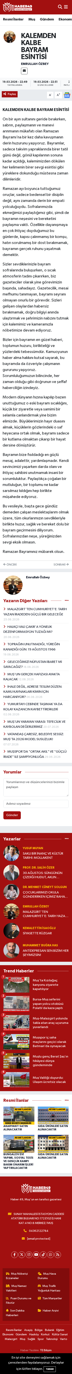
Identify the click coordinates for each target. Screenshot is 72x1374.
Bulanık (49, 1330)
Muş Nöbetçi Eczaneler (17, 1276)
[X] (21, 1254)
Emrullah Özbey (35, 64)
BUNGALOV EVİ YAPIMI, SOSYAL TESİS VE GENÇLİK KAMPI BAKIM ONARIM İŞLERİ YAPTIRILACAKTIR (18, 1161)
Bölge (39, 1330)
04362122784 (38, 1230)
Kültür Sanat (60, 1334)
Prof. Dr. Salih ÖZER (38, 867)
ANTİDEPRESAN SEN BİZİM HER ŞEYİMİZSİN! (46, 953)
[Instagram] (29, 1254)
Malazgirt (11, 1339)
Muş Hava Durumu (47, 1276)
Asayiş (28, 1330)
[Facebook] (14, 1254)
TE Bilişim (46, 1350)
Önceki (11, 564)
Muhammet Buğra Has (40, 945)
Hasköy (34, 1334)
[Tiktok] (43, 1254)
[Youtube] (36, 1254)
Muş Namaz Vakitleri (16, 1288)
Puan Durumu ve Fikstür (19, 1300)
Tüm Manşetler (52, 1298)
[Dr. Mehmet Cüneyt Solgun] (11, 892)
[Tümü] (67, 839)
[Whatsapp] (50, 1254)
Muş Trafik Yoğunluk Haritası (49, 1288)
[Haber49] (18, 7)
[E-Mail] (24, 71)
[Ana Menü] (66, 7)
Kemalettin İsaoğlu (39, 928)
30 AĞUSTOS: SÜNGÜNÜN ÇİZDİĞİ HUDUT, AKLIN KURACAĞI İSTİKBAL (42, 875)
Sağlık (31, 1339)
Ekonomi (8, 1334)
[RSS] (57, 1254)
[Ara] (60, 7)
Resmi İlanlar (13, 19)
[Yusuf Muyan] (11, 853)
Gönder (12, 815)
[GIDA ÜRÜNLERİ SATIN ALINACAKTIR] (53, 1115)
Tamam (50, 1369)
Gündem (47, 19)
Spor (41, 1339)
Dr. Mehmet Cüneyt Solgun (45, 887)
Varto (63, 1339)
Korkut (45, 1334)
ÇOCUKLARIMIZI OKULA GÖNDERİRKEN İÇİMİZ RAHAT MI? (45, 895)
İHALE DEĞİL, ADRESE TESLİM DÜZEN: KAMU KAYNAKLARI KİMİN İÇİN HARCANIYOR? (32, 692)
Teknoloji (52, 1339)
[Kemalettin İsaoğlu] (11, 930)
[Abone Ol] (67, 95)
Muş (31, 19)
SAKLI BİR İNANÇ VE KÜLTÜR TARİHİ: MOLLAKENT (43, 856)
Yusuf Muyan (33, 848)
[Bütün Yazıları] (67, 600)
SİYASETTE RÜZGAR (37, 933)
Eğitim (60, 1330)
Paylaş (12, 94)
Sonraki (60, 564)
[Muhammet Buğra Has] (11, 950)
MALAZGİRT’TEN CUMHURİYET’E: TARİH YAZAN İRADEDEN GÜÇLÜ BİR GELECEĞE (45, 914)
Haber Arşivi (51, 1310)
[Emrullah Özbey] (9, 36)
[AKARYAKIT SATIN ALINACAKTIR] (18, 1115)
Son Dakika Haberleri (15, 1313)
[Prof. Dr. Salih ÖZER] (11, 872)
